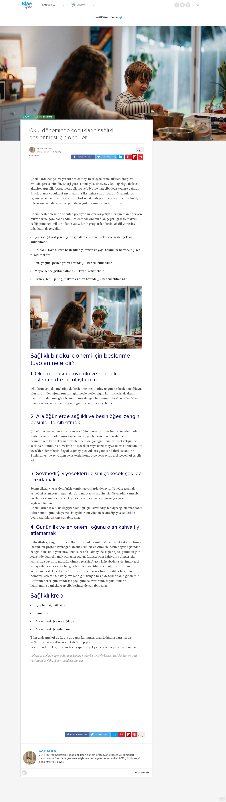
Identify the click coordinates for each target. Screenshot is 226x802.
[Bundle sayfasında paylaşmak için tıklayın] (141, 157)
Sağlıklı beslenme (44, 117)
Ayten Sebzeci (44, 149)
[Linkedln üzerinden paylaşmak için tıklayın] (120, 157)
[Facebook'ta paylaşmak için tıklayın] (83, 157)
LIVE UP (26, 117)
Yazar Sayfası (141, 772)
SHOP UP (82, 5)
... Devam (59, 762)
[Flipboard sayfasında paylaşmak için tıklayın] (134, 157)
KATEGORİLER (49, 5)
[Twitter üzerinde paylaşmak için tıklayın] (106, 157)
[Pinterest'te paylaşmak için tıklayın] (128, 157)
